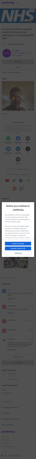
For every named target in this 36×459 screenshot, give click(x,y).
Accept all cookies (18, 243)
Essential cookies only (18, 248)
